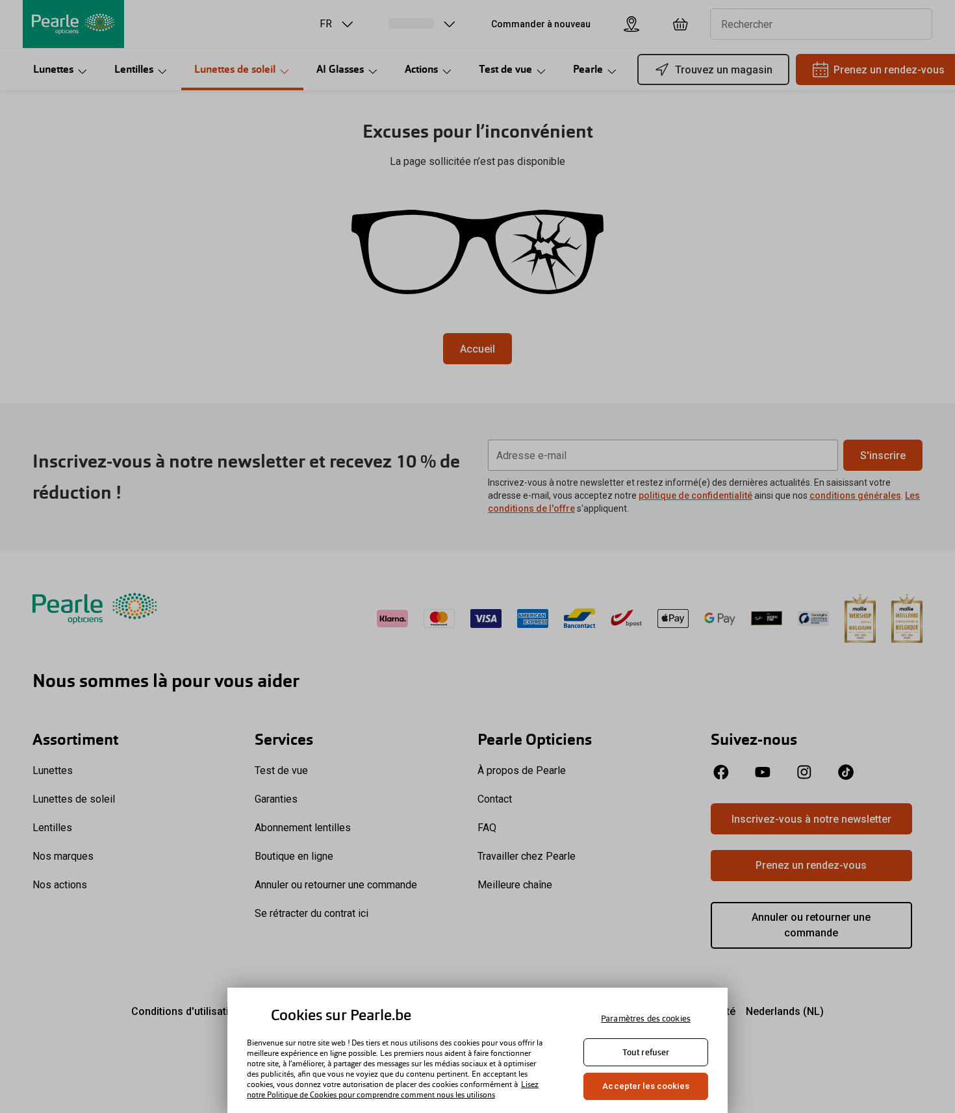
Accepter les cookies (645, 1086)
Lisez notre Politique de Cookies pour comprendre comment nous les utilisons (393, 1089)
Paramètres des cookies (646, 1018)
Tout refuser (646, 1052)
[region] (477, 1050)
